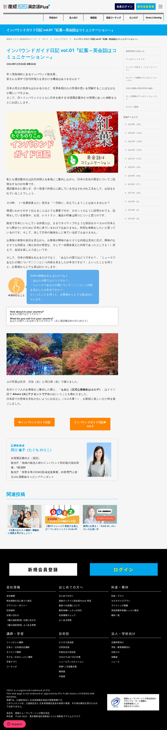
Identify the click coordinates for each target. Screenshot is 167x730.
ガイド (45, 39)
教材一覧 (115, 615)
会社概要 (11, 595)
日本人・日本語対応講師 (18, 647)
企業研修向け (117, 642)
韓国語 (93, 17)
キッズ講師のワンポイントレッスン (141, 97)
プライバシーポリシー (17, 605)
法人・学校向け (123, 633)
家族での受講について (69, 605)
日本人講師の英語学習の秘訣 (139, 88)
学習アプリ (12, 661)
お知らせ (115, 652)
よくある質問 (65, 620)
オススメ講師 (132, 107)
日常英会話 (64, 647)
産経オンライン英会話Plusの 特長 (75, 600)
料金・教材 (120, 587)
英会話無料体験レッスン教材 (125, 610)
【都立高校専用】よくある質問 (21, 625)
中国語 (62, 676)
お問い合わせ (13, 615)
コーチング (12, 666)
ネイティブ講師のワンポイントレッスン (141, 78)
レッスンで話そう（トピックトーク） (141, 68)
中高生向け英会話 (67, 652)
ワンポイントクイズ (135, 59)
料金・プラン (117, 595)
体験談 (114, 657)
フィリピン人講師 (15, 642)
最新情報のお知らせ (135, 51)
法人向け (73, 17)
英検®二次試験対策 (68, 666)
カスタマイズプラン (120, 600)
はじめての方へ (71, 587)
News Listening (154, 17)
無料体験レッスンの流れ (70, 610)
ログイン (124, 569)
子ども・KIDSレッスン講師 (19, 657)
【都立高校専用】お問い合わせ (21, 620)
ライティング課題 (119, 605)
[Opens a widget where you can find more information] (14, 724)
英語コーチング (113, 17)
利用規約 (11, 610)
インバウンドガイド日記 (34, 422)
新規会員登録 (43, 569)
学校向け (53, 17)
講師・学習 (15, 633)
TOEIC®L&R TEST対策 (69, 657)
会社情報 (14, 587)
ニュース (115, 661)
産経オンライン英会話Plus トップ (21, 39)
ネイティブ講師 (14, 652)
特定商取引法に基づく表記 (19, 600)
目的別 (64, 633)
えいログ (133, 17)
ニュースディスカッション (71, 661)
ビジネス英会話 (66, 642)
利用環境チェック (67, 615)
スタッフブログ (61, 39)
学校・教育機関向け (120, 647)
